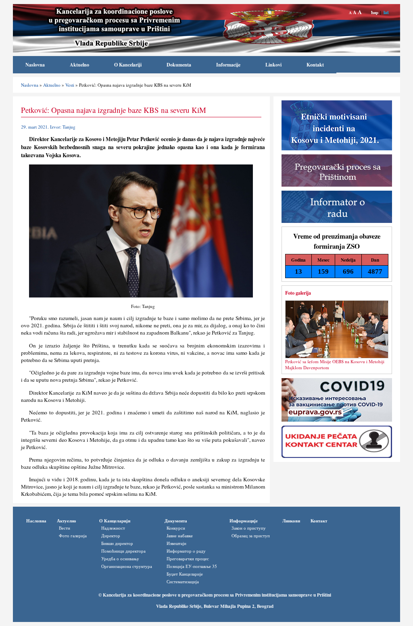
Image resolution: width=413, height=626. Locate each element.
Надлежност (113, 528)
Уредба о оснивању (120, 558)
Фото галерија (73, 535)
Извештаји (176, 543)
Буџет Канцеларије (185, 574)
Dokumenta (179, 64)
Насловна (36, 520)
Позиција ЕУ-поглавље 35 (192, 566)
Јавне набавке (180, 535)
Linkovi (273, 64)
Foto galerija (298, 292)
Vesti (69, 85)
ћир (374, 12)
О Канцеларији (114, 520)
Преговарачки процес (188, 558)
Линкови (291, 520)
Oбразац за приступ (251, 535)
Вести (64, 528)
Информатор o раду (186, 551)
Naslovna (35, 64)
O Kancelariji (128, 64)
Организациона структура (126, 566)
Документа (176, 520)
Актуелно (66, 520)
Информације (243, 520)
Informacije (228, 64)
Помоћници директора (123, 551)
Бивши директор (117, 543)
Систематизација (183, 581)
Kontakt (315, 64)
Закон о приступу (249, 528)
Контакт (319, 520)
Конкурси (176, 528)
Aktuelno (79, 64)
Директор (110, 535)
